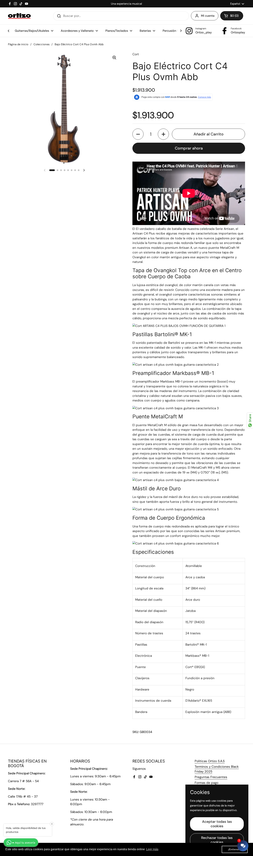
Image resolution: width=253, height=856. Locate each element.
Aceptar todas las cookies (217, 823)
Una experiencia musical (126, 3)
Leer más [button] (152, 849)
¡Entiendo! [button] (234, 849)
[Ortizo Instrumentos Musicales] (19, 16)
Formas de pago (206, 783)
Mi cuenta (207, 16)
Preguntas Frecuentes (211, 777)
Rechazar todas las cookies (217, 839)
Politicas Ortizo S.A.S (210, 761)
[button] (231, 15)
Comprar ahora (189, 148)
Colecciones (41, 44)
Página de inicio (18, 44)
